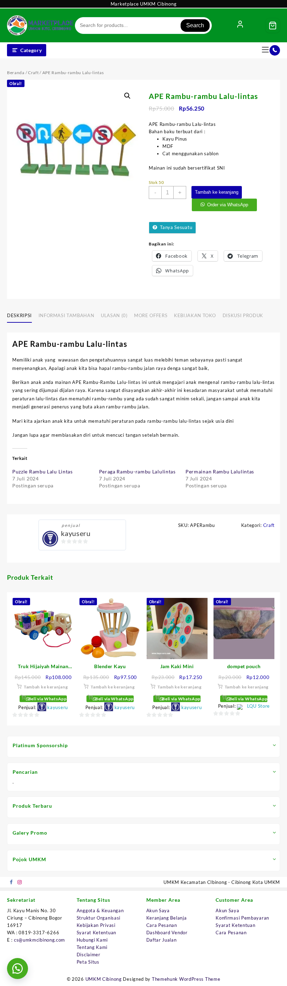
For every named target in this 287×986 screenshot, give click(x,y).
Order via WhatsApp (227, 204)
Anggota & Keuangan (100, 910)
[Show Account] (240, 25)
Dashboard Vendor (167, 932)
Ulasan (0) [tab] (114, 315)
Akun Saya (158, 910)
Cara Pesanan (161, 925)
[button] (127, 96)
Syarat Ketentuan (96, 932)
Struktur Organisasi (98, 918)
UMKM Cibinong (103, 979)
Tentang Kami (92, 947)
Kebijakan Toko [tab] (195, 315)
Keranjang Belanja (166, 918)
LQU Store (258, 706)
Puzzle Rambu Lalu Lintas (42, 471)
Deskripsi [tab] (19, 315)
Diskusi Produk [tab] (243, 315)
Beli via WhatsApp (47, 698)
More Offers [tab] (150, 315)
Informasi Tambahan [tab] (66, 315)
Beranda (15, 72)
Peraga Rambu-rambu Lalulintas (137, 471)
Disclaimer (88, 954)
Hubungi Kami (92, 940)
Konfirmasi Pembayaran (242, 918)
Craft (33, 72)
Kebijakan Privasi (96, 925)
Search (195, 25)
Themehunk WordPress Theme (186, 979)
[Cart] (272, 25)
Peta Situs (88, 962)
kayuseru (76, 533)
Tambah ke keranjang (216, 192)
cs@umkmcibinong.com (39, 940)
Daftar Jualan (161, 940)
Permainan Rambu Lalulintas (220, 471)
